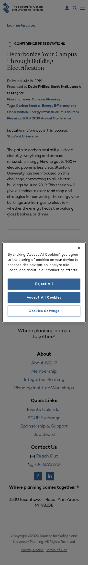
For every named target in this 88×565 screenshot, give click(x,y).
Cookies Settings (44, 311)
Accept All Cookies (44, 297)
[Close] (79, 248)
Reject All (44, 284)
